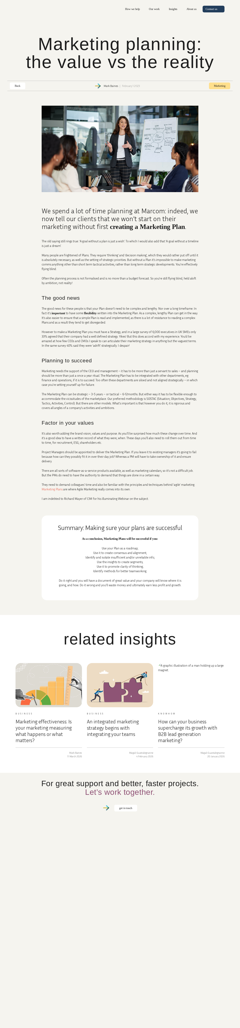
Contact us (211, 9)
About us (191, 9)
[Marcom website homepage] (24, 10)
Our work (154, 9)
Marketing (219, 85)
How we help (132, 9)
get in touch (125, 808)
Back (17, 85)
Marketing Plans (52, 489)
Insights (173, 9)
